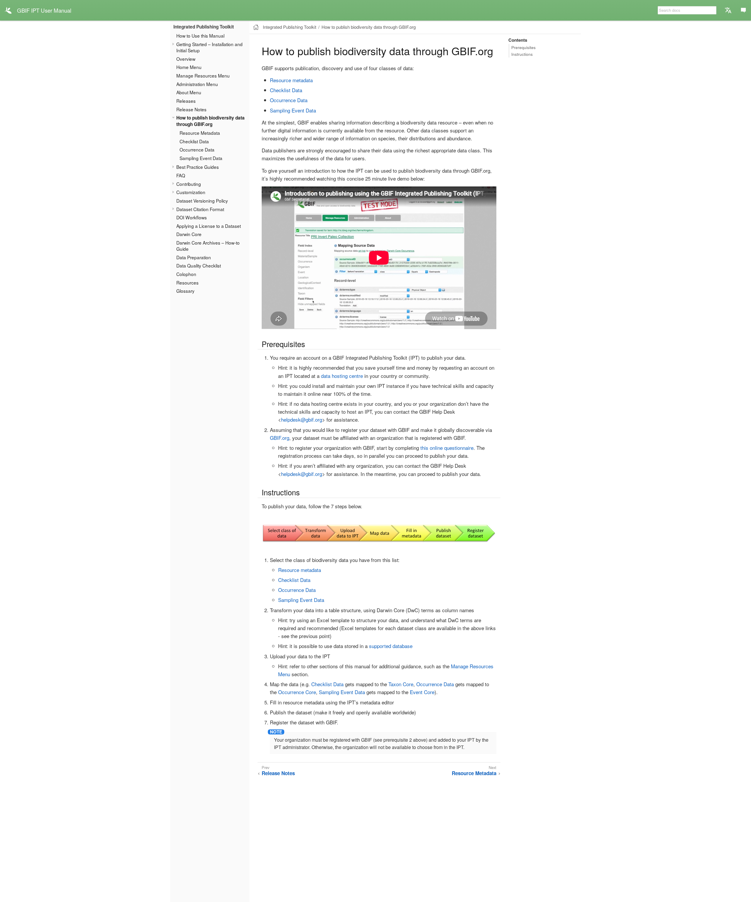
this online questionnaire (446, 447)
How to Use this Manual (200, 35)
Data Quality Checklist (198, 265)
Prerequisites (523, 47)
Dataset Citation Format (200, 209)
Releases (186, 100)
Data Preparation (193, 257)
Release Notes (191, 109)
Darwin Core (189, 234)
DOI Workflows (191, 217)
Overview (185, 58)
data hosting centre (342, 375)
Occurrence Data (197, 149)
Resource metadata (291, 80)
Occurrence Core (297, 692)
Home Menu (189, 67)
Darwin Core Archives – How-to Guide (208, 245)
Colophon (186, 274)
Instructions (522, 54)
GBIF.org (279, 437)
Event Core (422, 692)
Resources (187, 282)
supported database (390, 645)
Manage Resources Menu (203, 75)
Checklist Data (194, 141)
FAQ (180, 175)
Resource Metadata (200, 132)
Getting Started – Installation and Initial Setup (209, 47)
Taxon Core (400, 684)
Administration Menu (197, 84)
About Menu (188, 92)
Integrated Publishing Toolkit (203, 26)
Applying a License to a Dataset (208, 226)
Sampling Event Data (201, 158)
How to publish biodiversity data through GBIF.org (210, 121)
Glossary (185, 290)
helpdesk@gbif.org (301, 419)
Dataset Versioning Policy (202, 200)
